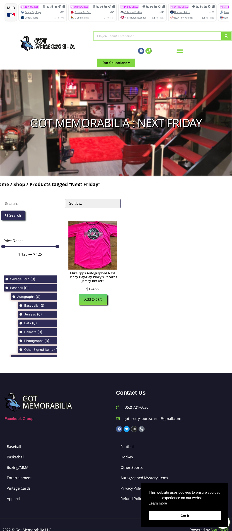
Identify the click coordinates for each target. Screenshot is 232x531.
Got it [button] (185, 515)
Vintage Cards (19, 488)
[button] (179, 50)
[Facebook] (141, 51)
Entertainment (19, 477)
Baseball (14, 446)
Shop (19, 184)
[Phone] (148, 51)
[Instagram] (134, 429)
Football (127, 446)
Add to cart (93, 299)
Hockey (127, 457)
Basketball (15, 457)
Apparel (13, 498)
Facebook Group (19, 419)
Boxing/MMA (17, 467)
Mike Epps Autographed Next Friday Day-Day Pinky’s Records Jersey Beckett (93, 277)
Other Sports (132, 467)
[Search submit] (226, 36)
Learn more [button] (158, 503)
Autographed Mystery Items (144, 477)
